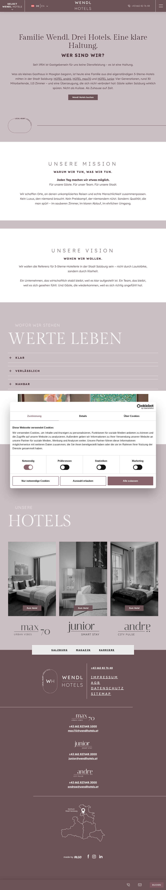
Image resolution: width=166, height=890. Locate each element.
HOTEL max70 (82, 78)
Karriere (107, 649)
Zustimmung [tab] (34, 416)
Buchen (156, 885)
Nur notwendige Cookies (36, 480)
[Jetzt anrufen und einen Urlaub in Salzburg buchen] (128, 885)
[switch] (64, 467)
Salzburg (59, 649)
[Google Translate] (47, 6)
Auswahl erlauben (83, 480)
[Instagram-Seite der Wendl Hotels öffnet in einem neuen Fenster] (94, 857)
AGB (95, 683)
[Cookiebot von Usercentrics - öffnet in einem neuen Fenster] (139, 406)
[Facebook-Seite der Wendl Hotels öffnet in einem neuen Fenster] (88, 857)
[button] (160, 6)
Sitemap (101, 694)
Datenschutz (107, 688)
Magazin (83, 649)
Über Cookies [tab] (131, 416)
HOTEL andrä (62, 78)
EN (43, 6)
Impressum (104, 677)
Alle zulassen (130, 480)
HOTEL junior (106, 78)
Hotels (12, 5)
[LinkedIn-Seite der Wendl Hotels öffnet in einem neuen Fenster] (100, 857)
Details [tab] (83, 416)
